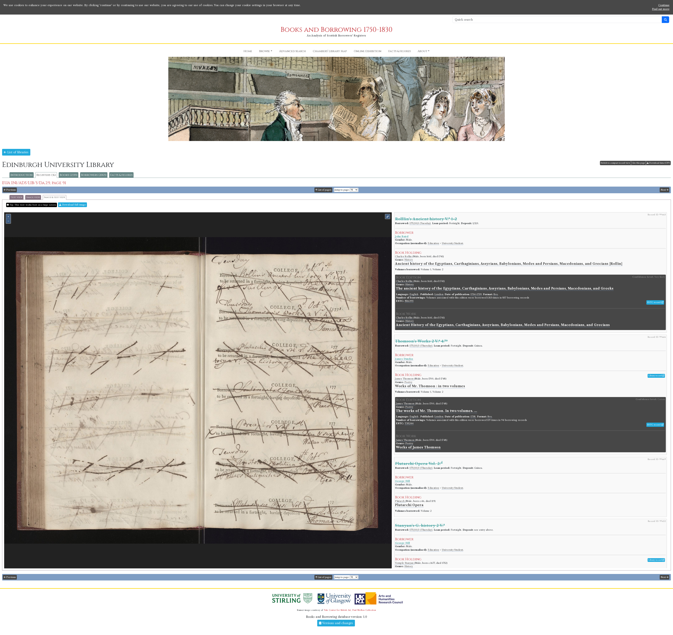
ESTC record (654, 302)
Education (433, 243)
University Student (452, 243)
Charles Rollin (403, 256)
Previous (11, 190)
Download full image (73, 204)
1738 (473, 416)
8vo (496, 294)
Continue (663, 5)
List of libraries (17, 152)
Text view (16, 197)
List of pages (324, 190)
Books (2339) (68, 175)
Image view (33, 197)
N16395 (409, 301)
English (414, 294)
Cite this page (638, 163)
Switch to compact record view (615, 163)
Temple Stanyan (404, 563)
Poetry (408, 382)
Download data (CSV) (659, 163)
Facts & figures (121, 175)
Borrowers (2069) (93, 175)
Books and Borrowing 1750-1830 (336, 29)
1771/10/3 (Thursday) (421, 345)
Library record (655, 375)
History (409, 259)
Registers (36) (46, 175)
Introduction (22, 175)
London (438, 294)
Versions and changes (337, 623)
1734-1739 (476, 294)
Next (663, 190)
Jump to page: (341, 190)
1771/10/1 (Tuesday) (420, 223)
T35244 (409, 423)
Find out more (660, 9)
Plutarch (400, 501)
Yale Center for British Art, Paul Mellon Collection (350, 610)
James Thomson (404, 378)
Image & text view (54, 197)
